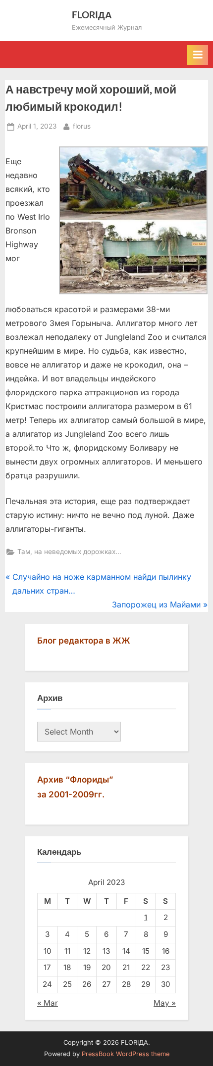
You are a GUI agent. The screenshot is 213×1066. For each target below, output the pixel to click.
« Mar (47, 1003)
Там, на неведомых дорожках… (69, 552)
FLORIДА (92, 14)
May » (165, 1003)
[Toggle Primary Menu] (197, 55)
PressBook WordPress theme (125, 1054)
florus (82, 126)
